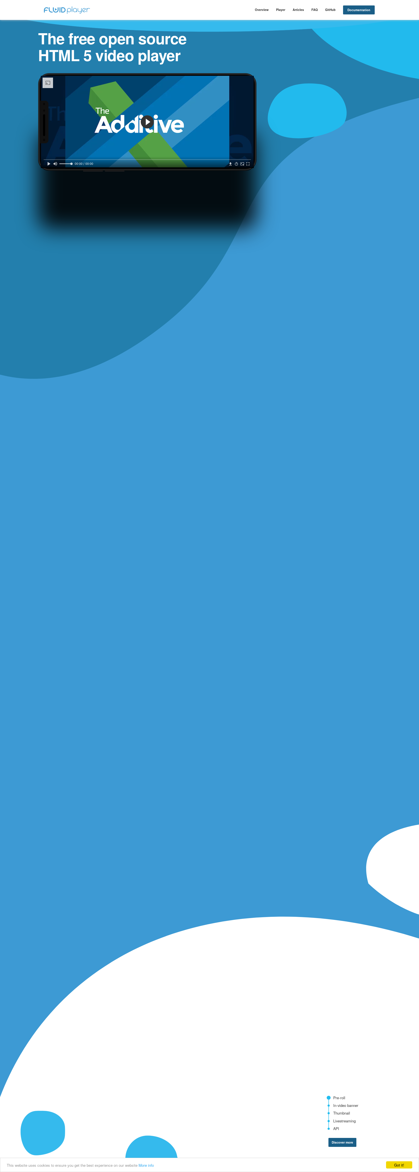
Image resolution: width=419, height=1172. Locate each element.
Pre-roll (339, 1097)
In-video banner (345, 1105)
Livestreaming (344, 1120)
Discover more (342, 1142)
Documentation (358, 10)
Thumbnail (341, 1113)
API (336, 1128)
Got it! (399, 1165)
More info (146, 1165)
